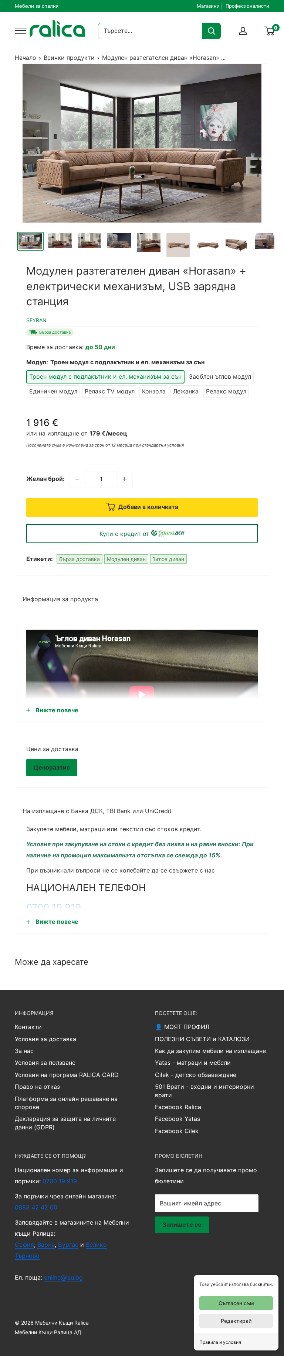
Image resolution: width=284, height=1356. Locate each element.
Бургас (68, 1244)
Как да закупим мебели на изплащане (210, 1050)
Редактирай (236, 1321)
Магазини (208, 6)
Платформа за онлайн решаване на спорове (66, 1103)
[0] (269, 31)
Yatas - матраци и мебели (193, 1062)
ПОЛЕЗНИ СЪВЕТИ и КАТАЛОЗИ (202, 1039)
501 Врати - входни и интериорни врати (204, 1090)
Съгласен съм (236, 1303)
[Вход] (243, 31)
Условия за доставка (45, 1039)
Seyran (36, 320)
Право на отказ (37, 1086)
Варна (46, 1244)
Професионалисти (247, 6)
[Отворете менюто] (18, 31)
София (24, 1244)
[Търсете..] (211, 31)
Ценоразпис (52, 767)
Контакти (28, 1026)
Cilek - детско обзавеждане (195, 1074)
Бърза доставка (79, 559)
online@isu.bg (63, 1277)
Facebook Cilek (177, 1131)
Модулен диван (126, 559)
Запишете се (182, 1224)
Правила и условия (220, 1342)
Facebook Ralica (178, 1107)
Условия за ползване (45, 1062)
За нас (24, 1050)
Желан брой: (45, 478)
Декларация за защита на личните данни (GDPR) (65, 1122)
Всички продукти (69, 57)
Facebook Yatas (177, 1118)
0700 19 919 (53, 907)
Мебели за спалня (36, 6)
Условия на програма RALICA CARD (67, 1074)
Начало (25, 57)
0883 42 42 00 (36, 1207)
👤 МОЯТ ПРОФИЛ (182, 1026)
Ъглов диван (168, 559)
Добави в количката (147, 506)
